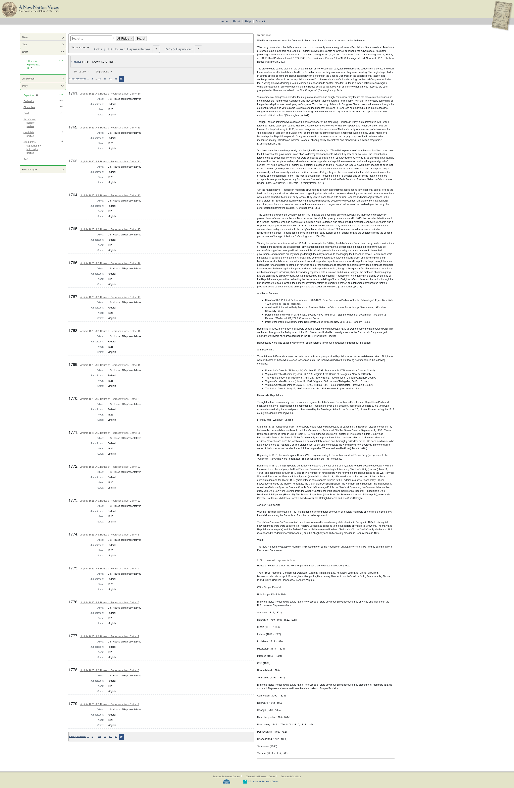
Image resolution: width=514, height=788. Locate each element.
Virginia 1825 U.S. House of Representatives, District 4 (109, 568)
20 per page (102, 71)
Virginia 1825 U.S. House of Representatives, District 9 (109, 704)
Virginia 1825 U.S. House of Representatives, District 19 (110, 365)
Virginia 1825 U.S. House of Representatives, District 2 (109, 399)
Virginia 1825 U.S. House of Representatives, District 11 (110, 127)
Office (25, 51)
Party (25, 86)
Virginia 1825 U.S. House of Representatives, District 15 (110, 229)
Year (24, 44)
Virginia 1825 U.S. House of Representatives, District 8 (109, 670)
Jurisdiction (28, 78)
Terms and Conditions (291, 776)
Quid (26, 113)
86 (105, 78)
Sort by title (80, 71)
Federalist (28, 101)
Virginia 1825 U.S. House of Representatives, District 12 (110, 161)
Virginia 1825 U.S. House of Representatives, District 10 (110, 93)
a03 (25, 158)
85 (99, 78)
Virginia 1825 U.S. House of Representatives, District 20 (110, 433)
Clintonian (29, 107)
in (114, 38)
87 (110, 78)
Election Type (29, 169)
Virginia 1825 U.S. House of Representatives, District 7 (109, 636)
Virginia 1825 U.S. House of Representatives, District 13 (110, 195)
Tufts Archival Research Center (260, 776)
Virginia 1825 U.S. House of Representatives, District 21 (110, 466)
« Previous (76, 62)
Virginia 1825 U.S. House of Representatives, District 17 (110, 297)
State (25, 37)
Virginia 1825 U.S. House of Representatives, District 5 (109, 602)
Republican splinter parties (29, 123)
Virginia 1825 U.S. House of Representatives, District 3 (109, 534)
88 (116, 78)
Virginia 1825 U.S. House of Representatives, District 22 (110, 500)
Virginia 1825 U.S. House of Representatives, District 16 (110, 263)
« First (72, 78)
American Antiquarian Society (226, 776)
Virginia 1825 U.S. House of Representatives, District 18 (110, 331)
